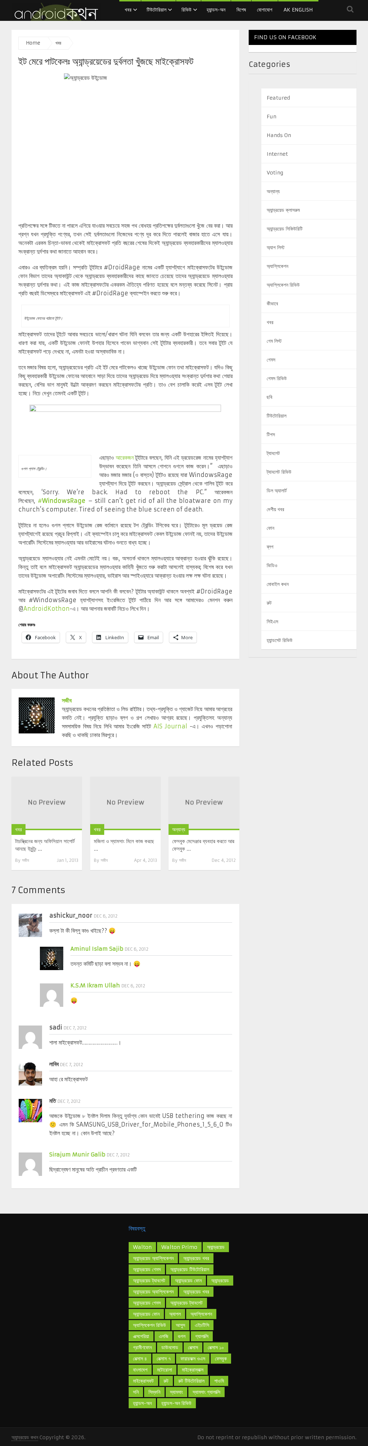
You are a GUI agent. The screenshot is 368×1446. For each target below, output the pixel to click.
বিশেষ (241, 9)
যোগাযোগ (264, 9)
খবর (128, 9)
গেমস (271, 359)
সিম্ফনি (154, 1392)
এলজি (163, 1336)
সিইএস (272, 621)
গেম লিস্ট (274, 341)
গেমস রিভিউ (277, 378)
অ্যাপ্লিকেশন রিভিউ (283, 285)
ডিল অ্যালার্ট (277, 490)
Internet (277, 154)
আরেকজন (125, 457)
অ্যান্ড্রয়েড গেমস (147, 1303)
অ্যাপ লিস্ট (276, 247)
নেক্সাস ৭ (164, 1358)
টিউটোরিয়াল (276, 416)
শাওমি (219, 1381)
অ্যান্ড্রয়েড (216, 1247)
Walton (142, 1247)
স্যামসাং (176, 1392)
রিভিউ (186, 9)
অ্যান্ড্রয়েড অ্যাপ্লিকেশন (153, 1258)
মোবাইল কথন (278, 584)
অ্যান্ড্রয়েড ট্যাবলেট (186, 1303)
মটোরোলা (164, 1370)
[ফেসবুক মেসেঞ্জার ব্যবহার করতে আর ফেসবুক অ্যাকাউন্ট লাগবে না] (204, 803)
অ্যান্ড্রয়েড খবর (196, 1291)
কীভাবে (272, 303)
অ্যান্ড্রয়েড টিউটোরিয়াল (189, 1269)
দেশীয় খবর (275, 509)
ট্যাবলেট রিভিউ (279, 472)
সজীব (67, 700)
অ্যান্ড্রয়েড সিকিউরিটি (285, 229)
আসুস (180, 1325)
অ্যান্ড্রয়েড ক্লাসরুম (283, 210)
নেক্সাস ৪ (140, 1358)
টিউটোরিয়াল (156, 9)
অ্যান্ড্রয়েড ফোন (146, 1314)
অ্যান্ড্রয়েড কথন (25, 1437)
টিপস (271, 434)
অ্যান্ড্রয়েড (220, 1280)
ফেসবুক (221, 1358)
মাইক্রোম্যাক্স (192, 1370)
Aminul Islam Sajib (96, 948)
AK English (298, 9)
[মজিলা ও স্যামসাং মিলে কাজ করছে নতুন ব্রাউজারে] (125, 803)
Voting (275, 172)
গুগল (181, 1336)
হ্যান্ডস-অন (216, 9)
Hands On (279, 135)
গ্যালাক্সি (201, 1336)
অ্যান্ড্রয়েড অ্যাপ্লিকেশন (153, 1291)
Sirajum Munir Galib (77, 1154)
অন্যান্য (178, 829)
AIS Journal (170, 726)
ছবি (269, 397)
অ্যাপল (175, 1314)
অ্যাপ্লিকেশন (277, 266)
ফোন (270, 528)
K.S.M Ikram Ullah (95, 985)
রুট (269, 603)
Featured (278, 98)
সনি (136, 1392)
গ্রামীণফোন (142, 1347)
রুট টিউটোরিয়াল (191, 1381)
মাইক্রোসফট (143, 1381)
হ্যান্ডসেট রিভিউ (280, 640)
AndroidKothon (46, 608)
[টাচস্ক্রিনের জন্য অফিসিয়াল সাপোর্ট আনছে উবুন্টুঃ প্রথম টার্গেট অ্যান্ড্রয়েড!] (47, 803)
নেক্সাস (193, 1347)
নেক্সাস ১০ (216, 1347)
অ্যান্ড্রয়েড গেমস (147, 1269)
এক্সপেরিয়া (141, 1336)
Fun (271, 116)
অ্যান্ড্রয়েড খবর (196, 1258)
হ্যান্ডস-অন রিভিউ (176, 1403)
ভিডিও (272, 565)
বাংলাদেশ (140, 1370)
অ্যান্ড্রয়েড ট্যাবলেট (149, 1280)
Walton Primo (179, 1247)
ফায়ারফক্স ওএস (192, 1358)
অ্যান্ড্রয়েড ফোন (188, 1280)
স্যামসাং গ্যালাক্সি (206, 1392)
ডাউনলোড (169, 1347)
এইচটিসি (202, 1325)
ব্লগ (270, 547)
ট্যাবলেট (273, 453)
